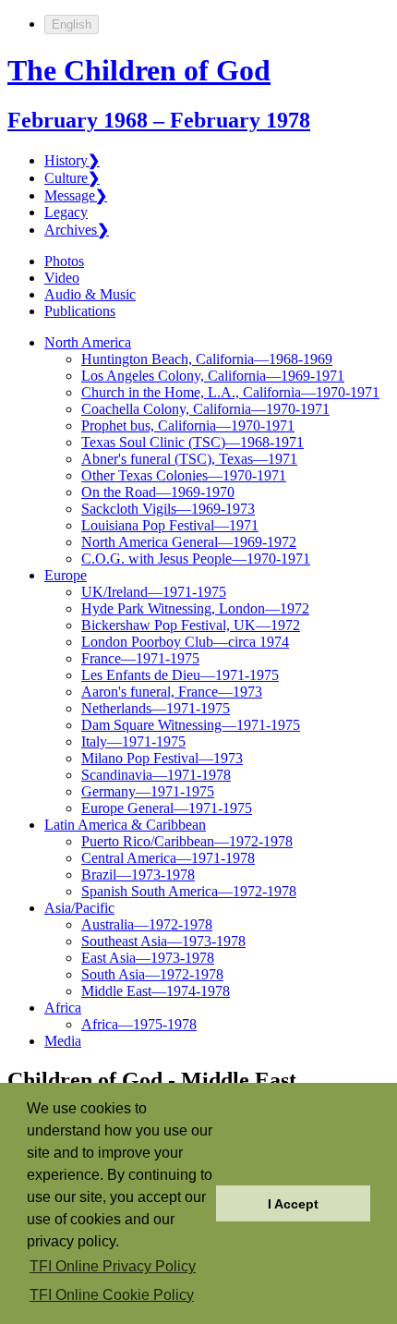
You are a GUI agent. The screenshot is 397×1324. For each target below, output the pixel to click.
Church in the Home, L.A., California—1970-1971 (230, 392)
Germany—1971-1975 (147, 791)
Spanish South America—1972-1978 (188, 891)
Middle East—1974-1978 (155, 991)
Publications (79, 311)
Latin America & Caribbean (125, 824)
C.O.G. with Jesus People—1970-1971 (195, 558)
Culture (72, 178)
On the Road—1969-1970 (158, 492)
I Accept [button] (293, 1203)
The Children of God (139, 70)
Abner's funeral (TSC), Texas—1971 (189, 459)
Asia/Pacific (79, 908)
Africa (62, 1007)
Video (61, 277)
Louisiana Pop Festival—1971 (170, 525)
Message (75, 195)
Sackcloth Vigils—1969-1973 (168, 508)
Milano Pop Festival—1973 (162, 758)
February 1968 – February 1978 (158, 120)
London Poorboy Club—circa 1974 (185, 642)
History (72, 160)
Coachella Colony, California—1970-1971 (205, 409)
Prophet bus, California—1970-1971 (188, 425)
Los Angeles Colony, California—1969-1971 (212, 375)
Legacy (66, 212)
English (71, 24)
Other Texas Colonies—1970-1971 (183, 475)
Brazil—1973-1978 (138, 874)
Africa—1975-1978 (139, 1024)
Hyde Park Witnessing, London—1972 (195, 608)
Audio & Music (90, 294)
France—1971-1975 (140, 658)
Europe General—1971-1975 (166, 808)
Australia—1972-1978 (146, 924)
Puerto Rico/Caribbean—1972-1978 (187, 841)
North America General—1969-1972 (188, 542)
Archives (76, 229)
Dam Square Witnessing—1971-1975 (190, 725)
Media (62, 1041)
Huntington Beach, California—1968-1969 (206, 359)
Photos (64, 261)
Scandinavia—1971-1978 (156, 775)
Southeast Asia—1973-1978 (163, 941)
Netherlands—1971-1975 (155, 708)
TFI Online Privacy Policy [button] (113, 1266)
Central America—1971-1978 (168, 858)
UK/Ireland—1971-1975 (153, 592)
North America (87, 342)
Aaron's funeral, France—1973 (171, 691)
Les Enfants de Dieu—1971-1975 (180, 675)
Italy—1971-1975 (133, 741)
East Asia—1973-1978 (147, 958)
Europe (65, 575)
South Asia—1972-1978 (152, 974)
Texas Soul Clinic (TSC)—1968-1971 (192, 442)
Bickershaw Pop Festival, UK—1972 (190, 625)
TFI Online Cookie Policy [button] (112, 1295)
